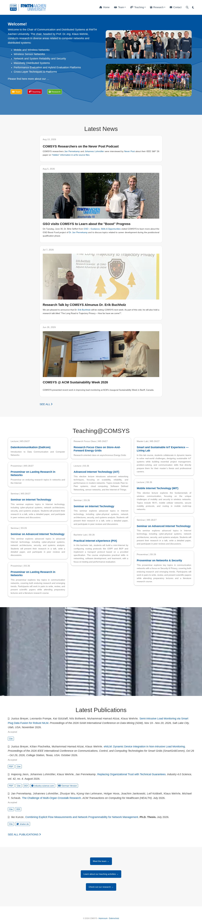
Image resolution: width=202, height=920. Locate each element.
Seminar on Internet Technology (31, 499)
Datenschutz (114, 918)
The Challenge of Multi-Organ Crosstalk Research (51, 797)
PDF (11, 766)
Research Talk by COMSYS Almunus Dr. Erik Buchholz (84, 305)
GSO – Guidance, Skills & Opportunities (102, 229)
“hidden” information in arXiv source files (70, 155)
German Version (69, 786)
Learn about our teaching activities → (101, 874)
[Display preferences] (193, 7)
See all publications (23, 834)
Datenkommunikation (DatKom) (30, 447)
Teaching (36, 92)
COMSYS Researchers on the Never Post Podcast (81, 146)
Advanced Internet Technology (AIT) (96, 471)
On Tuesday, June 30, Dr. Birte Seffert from (63, 229)
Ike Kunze (17, 817)
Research (55, 92)
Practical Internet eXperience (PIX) (95, 540)
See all (45, 404)
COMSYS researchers (53, 151)
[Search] (187, 7)
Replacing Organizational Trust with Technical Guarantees (131, 774)
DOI (26, 786)
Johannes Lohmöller (94, 151)
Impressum (103, 918)
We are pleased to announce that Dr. (60, 310)
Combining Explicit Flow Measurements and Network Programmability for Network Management (81, 817)
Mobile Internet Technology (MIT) (157, 488)
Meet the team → (101, 861)
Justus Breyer (19, 718)
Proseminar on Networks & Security (159, 560)
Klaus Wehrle (129, 718)
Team (18, 92)
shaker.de (24, 824)
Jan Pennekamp (72, 151)
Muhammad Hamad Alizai (103, 718)
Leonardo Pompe (40, 718)
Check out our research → (101, 887)
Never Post (129, 151)
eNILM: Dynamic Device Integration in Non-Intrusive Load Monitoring (144, 746)
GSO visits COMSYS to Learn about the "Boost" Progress (86, 224)
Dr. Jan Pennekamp (78, 232)
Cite (11, 738)
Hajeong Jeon (19, 774)
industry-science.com (44, 786)
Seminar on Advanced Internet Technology (164, 526)
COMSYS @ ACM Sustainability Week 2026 (75, 382)
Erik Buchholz (84, 310)
